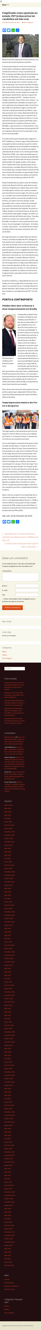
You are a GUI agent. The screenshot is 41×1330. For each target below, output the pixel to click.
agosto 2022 (8, 965)
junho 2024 (7, 892)
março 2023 (8, 942)
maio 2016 (7, 1215)
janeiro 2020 (8, 1069)
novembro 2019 (9, 1075)
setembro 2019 (9, 1082)
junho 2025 (7, 852)
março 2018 (8, 1142)
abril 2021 (7, 1018)
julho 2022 (7, 968)
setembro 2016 (9, 1202)
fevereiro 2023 (9, 945)
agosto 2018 (8, 1125)
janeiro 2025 (8, 868)
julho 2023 (7, 928)
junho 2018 (7, 1132)
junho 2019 (7, 1092)
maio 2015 (7, 1255)
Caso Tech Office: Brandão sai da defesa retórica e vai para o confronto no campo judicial (14, 703)
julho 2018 (7, 1129)
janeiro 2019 (8, 1109)
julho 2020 (7, 1048)
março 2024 (8, 902)
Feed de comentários (11, 1286)
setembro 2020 (9, 1042)
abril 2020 (7, 1059)
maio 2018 (7, 1135)
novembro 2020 (9, 1035)
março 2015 (8, 1262)
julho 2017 (7, 1169)
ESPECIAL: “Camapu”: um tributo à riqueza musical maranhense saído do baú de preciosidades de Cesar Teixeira (14, 786)
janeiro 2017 (8, 1189)
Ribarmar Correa (9, 737)
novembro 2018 (9, 1115)
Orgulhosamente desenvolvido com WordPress (17, 1326)
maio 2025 (7, 855)
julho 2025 (7, 848)
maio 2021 (7, 1015)
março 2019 (8, 1102)
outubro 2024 (8, 878)
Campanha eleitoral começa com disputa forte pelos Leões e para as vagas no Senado (14, 721)
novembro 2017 (9, 1155)
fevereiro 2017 (9, 1185)
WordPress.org (9, 1289)
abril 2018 (7, 1139)
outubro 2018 (8, 1119)
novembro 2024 (9, 875)
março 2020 (8, 1062)
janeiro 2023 (8, 948)
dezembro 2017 (9, 1152)
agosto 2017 (8, 1165)
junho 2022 (7, 972)
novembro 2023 (9, 915)
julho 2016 (7, 1209)
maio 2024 (7, 895)
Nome (5, 586)
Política (4, 655)
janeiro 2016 (8, 1229)
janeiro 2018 (8, 1149)
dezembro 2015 (9, 1232)
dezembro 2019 (9, 1072)
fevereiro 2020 (9, 1065)
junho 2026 (7, 812)
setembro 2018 (9, 1122)
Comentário (7, 571)
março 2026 (8, 822)
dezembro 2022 (9, 952)
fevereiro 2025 (9, 865)
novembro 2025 (9, 835)
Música (4, 652)
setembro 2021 (9, 1002)
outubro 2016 (8, 1199)
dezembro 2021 (9, 992)
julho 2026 (7, 808)
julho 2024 (7, 888)
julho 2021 (7, 1008)
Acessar (7, 1279)
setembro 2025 (9, 842)
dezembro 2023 (9, 912)
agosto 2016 (8, 1205)
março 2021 (8, 1022)
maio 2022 (7, 975)
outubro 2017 (8, 1159)
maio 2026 (7, 815)
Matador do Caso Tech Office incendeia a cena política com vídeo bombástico (14, 695)
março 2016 (8, 1222)
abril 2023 (7, 938)
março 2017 (8, 1182)
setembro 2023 (9, 922)
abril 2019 (7, 1099)
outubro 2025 (8, 838)
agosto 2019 (8, 1085)
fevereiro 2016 (9, 1225)
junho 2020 (7, 1052)
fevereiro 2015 (9, 1265)
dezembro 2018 (9, 1112)
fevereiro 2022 (9, 985)
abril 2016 (7, 1219)
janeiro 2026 (8, 828)
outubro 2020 (8, 1038)
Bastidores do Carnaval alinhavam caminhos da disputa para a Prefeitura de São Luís (20, 537)
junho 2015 (7, 1252)
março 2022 (8, 982)
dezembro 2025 (9, 832)
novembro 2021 (9, 995)
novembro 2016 (9, 1195)
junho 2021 (7, 1012)
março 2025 (8, 862)
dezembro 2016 (9, 1192)
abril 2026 (7, 818)
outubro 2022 (8, 958)
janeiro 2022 (8, 988)
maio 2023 (7, 935)
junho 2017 (7, 1172)
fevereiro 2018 (9, 1145)
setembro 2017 (9, 1162)
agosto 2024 (8, 885)
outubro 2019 (8, 1079)
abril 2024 (7, 898)
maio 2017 (7, 1175)
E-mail (5, 590)
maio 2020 (7, 1055)
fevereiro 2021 (9, 1025)
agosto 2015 (8, 1245)
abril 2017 (7, 1179)
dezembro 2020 (9, 1032)
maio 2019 (7, 1095)
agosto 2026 (8, 805)
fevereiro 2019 (9, 1105)
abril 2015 (7, 1259)
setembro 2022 (9, 962)
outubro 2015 (8, 1239)
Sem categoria (28, 22)
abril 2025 (7, 858)
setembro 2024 (9, 882)
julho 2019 (7, 1089)
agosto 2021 (8, 1005)
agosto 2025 (8, 845)
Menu (4, 5)
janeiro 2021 (8, 1028)
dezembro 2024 (9, 872)
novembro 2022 (9, 955)
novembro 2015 (9, 1235)
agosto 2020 (8, 1045)
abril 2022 (7, 978)
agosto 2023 (8, 925)
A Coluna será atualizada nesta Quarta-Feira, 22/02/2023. (21, 545)
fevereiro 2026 (9, 825)
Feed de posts (9, 1283)
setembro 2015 (9, 1242)
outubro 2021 (8, 998)
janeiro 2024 (8, 908)
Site (3, 595)
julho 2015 (7, 1249)
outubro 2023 (8, 918)
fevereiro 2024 (9, 905)
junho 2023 (7, 932)
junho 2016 (7, 1212)
